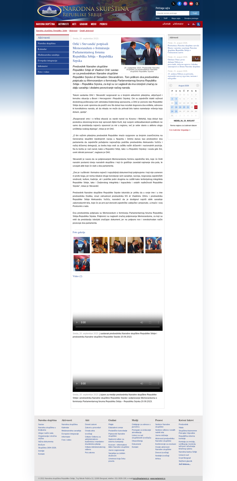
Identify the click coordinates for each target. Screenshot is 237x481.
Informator (178, 24)
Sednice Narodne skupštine (162, 425)
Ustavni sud (184, 455)
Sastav (41, 424)
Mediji (93, 24)
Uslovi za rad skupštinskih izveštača (141, 436)
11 (176, 103)
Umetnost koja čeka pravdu (116, 460)
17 (172, 107)
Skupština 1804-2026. (47, 448)
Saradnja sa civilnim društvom (116, 454)
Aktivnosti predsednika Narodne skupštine (164, 439)
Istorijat (41, 451)
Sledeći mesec (197, 85)
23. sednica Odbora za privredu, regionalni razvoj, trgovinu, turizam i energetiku (183, 76)
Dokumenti (136, 444)
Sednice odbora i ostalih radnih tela (165, 431)
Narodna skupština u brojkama (47, 428)
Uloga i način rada (45, 433)
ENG (158, 18)
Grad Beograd (185, 458)
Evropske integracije (47, 60)
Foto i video (43, 71)
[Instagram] (185, 3)
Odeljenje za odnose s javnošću (141, 425)
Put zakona (90, 452)
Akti (74, 24)
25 (176, 111)
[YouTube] (191, 3)
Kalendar (42, 49)
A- (189, 24)
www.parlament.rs (157, 478)
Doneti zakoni (90, 424)
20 (184, 107)
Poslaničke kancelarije (117, 431)
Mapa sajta (176, 18)
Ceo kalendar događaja (179, 130)
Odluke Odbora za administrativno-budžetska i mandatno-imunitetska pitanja (94, 440)
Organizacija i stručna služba (47, 437)
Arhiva (158, 459)
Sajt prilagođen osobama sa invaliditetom (198, 24)
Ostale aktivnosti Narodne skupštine (163, 448)
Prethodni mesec (170, 85)
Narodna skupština (45, 24)
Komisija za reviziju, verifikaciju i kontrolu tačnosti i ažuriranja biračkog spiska (187, 445)
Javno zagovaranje (116, 450)
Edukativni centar (115, 427)
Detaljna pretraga (191, 18)
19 (180, 107)
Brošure (41, 445)
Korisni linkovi (186, 420)
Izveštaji (88, 434)
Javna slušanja (161, 435)
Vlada (181, 427)
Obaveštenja (137, 441)
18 (176, 107)
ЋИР (166, 18)
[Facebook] (179, 3)
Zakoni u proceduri (93, 427)
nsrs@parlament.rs (141, 478)
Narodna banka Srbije (188, 452)
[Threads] (197, 3)
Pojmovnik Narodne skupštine (116, 435)
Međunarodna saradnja (48, 54)
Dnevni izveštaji (161, 452)
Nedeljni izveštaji (162, 456)
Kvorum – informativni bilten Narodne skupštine (118, 446)
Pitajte (110, 424)
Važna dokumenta (45, 442)
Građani (83, 24)
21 (188, 107)
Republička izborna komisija (187, 437)
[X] (173, 3)
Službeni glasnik (185, 461)
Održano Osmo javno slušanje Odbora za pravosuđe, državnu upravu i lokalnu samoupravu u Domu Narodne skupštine (184, 63)
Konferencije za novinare (165, 444)
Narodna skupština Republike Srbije (51, 31)
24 (172, 111)
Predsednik (183, 424)
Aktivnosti (63, 24)
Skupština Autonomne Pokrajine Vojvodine (188, 432)
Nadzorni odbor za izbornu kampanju (116, 440)
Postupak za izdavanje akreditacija (141, 431)
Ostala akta (90, 431)
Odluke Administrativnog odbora (95, 448)
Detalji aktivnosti (87, 31)
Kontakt (167, 24)
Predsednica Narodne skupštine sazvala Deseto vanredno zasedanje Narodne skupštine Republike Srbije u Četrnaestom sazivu (183, 49)
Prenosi (103, 24)
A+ (194, 24)
